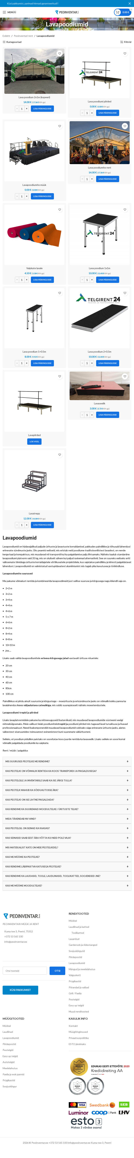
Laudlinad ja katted (79, 926)
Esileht (6, 35)
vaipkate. (44, 742)
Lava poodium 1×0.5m (34, 351)
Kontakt (73, 1025)
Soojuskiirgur (10, 1086)
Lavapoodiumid (77, 963)
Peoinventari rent (23, 35)
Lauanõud (74, 938)
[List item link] (34, 936)
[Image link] (22, 915)
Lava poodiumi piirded (99, 101)
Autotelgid (8, 1062)
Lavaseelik (99, 403)
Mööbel (73, 920)
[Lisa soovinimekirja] (60, 53)
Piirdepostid (75, 957)
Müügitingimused (78, 1031)
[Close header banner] (129, 3)
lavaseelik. (89, 739)
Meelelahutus (10, 1068)
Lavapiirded (34, 435)
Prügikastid (75, 981)
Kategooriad (13, 42)
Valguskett (75, 975)
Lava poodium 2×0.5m (99, 351)
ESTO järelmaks (77, 1044)
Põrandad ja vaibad (79, 987)
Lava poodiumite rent (99, 167)
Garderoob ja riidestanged (83, 944)
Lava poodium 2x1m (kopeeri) (34, 97)
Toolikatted (77, 932)
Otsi (57, 970)
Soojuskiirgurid (77, 950)
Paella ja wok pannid (13, 1074)
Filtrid (127, 42)
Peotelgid (74, 999)
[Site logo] (67, 11)
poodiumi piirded (77, 723)
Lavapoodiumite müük (34, 184)
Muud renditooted (79, 1011)
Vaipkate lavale (34, 268)
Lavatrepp (34, 513)
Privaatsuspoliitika (79, 1037)
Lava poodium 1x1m (99, 268)
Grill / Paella (75, 993)
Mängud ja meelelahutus (82, 969)
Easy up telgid (76, 1005)
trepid (61, 723)
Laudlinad (8, 1031)
